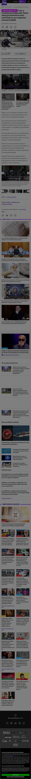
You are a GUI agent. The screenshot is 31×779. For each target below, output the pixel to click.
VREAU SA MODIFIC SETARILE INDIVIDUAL (15, 776)
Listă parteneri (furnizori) (5, 772)
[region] (15, 763)
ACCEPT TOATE (15, 774)
